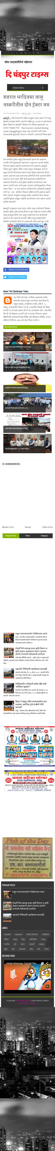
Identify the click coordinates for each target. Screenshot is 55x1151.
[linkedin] (38, 52)
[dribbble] (33, 52)
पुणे (15, 944)
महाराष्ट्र (41, 944)
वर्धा (38, 949)
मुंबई (5, 949)
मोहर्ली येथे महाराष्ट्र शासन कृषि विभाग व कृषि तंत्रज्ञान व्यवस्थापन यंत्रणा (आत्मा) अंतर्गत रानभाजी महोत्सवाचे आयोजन (31, 651)
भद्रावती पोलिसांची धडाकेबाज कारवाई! (31, 669)
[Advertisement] (27, 25)
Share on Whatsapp (19, 284)
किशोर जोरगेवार (32, 934)
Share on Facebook (18, 269)
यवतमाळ (22, 949)
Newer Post (8, 527)
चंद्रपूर (15, 939)
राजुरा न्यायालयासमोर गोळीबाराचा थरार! (31, 634)
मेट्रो (13, 949)
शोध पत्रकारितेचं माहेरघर (18, 62)
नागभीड (6, 944)
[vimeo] (25, 52)
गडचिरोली (45, 934)
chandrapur (37, 113)
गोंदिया (6, 939)
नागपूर (43, 939)
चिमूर (23, 939)
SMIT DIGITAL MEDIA (27, 1003)
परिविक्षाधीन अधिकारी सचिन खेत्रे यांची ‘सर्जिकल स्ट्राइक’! (31, 685)
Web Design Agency (22, 1000)
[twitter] (21, 52)
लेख (31, 949)
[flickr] (29, 52)
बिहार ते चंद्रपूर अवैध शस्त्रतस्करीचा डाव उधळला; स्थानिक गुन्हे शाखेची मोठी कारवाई (31, 704)
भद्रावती (32, 944)
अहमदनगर (18, 934)
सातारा (47, 949)
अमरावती (7, 934)
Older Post (47, 527)
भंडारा (23, 944)
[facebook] (16, 52)
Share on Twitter (17, 277)
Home (28, 527)
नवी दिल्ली (33, 939)
